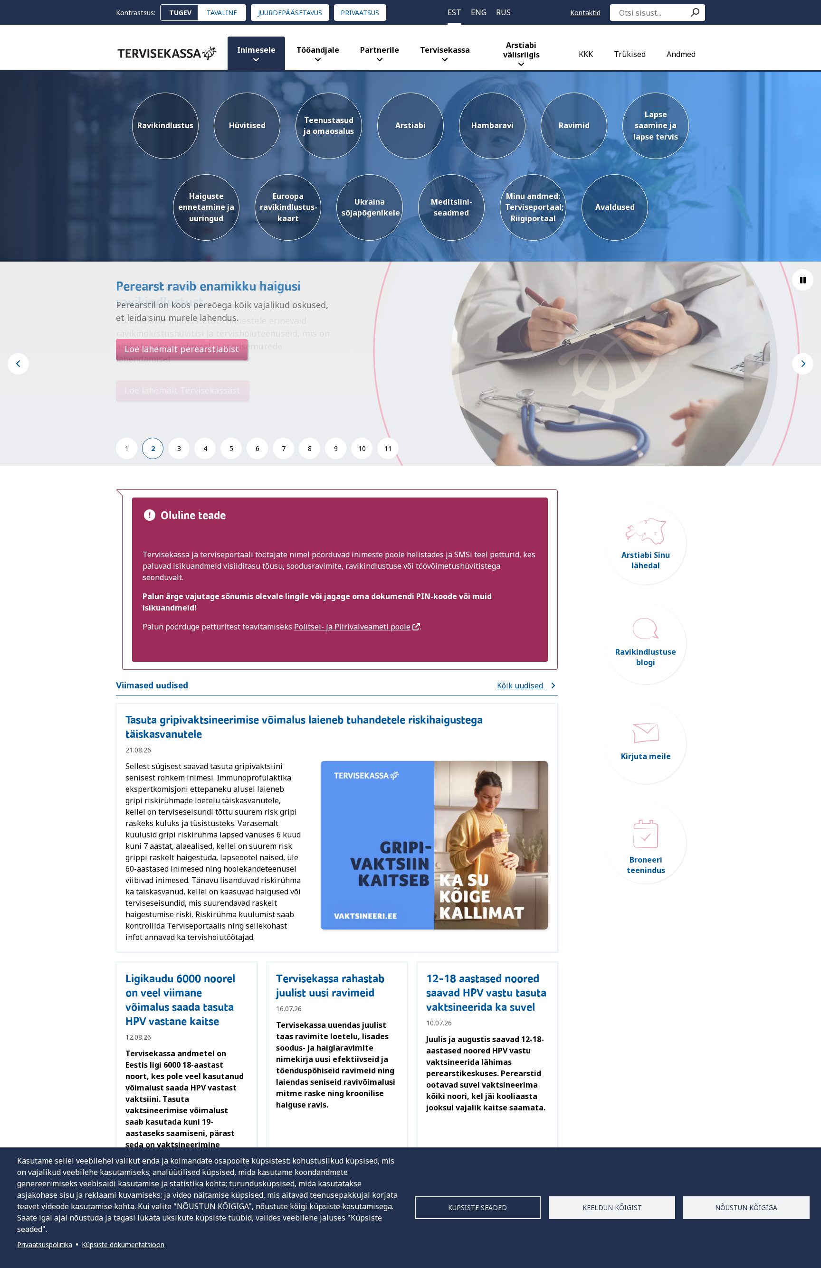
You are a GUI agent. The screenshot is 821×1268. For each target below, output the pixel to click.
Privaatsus (360, 12)
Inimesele (256, 50)
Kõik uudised (521, 685)
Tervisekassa (445, 50)
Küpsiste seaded (477, 1207)
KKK (586, 54)
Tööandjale (317, 50)
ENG (479, 12)
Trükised (630, 54)
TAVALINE (222, 12)
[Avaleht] (167, 53)
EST (454, 12)
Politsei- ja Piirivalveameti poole (352, 626)
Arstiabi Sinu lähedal (645, 560)
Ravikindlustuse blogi (645, 657)
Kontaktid (585, 12)
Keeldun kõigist (612, 1207)
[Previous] (18, 364)
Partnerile (379, 50)
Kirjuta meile (646, 756)
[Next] (802, 364)
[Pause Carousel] (802, 280)
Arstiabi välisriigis (521, 50)
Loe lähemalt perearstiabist (181, 349)
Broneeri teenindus (646, 865)
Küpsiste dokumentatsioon (123, 1244)
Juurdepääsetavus (290, 12)
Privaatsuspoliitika (44, 1244)
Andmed (681, 54)
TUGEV (180, 12)
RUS (503, 12)
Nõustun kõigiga (746, 1207)
